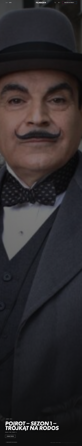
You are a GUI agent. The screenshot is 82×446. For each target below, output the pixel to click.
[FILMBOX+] (41, 2)
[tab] (51, 442)
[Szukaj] (55, 2)
